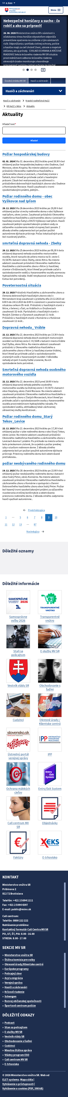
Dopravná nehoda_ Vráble (23, 327)
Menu (56, 10)
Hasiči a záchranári (39, 80)
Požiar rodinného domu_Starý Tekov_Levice (27, 419)
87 (35, 524)
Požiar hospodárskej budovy (26, 154)
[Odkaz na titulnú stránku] (16, 9)
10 (56, 517)
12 (13, 524)
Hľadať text (9, 124)
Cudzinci (10, 1045)
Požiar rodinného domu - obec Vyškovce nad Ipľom (27, 198)
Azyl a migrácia (14, 978)
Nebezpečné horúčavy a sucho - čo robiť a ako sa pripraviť (31, 23)
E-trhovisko (12, 1064)
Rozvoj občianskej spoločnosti (23, 1001)
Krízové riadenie (14, 992)
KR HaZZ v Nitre (14, 106)
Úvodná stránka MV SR (15, 80)
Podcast (10, 1022)
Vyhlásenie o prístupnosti (18, 1084)
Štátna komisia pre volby (20, 959)
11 (6, 524)
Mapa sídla (26, 1079)
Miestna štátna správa (18, 1050)
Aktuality (30, 106)
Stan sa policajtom (16, 1027)
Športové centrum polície (20, 1005)
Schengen (10, 996)
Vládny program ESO (17, 1055)
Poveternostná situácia (21, 285)
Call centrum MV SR (16, 1059)
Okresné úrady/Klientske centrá (24, 964)
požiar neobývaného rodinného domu (33, 463)
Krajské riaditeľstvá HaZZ (37, 100)
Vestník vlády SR (14, 1036)
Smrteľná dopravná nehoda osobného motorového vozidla (34, 372)
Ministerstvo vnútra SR (19, 955)
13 (20, 524)
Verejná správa (13, 982)
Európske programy (17, 969)
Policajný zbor (13, 973)
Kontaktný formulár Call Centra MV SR (25, 929)
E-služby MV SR (13, 1032)
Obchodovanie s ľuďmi (18, 1041)
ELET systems (10, 1079)
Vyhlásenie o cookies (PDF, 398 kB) (22, 1088)
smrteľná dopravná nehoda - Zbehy (31, 243)
